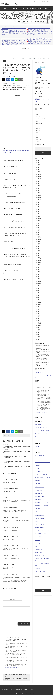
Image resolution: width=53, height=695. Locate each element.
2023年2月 (38, 234)
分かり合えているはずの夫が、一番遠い (34, 26)
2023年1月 (38, 236)
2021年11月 (38, 260)
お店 (6, 435)
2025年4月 (38, 188)
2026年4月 (38, 167)
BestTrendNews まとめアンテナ (42, 462)
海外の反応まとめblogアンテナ (42, 496)
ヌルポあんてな (38, 549)
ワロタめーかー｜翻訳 (40, 571)
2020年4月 (38, 293)
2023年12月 (38, 216)
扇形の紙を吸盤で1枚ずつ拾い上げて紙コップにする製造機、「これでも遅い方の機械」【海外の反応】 (39, 37)
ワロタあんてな (38, 568)
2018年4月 (38, 336)
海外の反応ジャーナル (9, 4)
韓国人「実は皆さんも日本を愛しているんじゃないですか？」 (39, 28)
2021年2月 (38, 276)
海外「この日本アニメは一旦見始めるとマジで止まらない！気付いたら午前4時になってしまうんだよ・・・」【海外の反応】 (13, 44)
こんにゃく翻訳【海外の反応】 (42, 427)
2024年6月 (38, 206)
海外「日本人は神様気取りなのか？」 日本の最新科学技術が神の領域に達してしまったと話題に (43, 408)
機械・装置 (38, 128)
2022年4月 (38, 251)
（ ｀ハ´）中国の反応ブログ (42, 430)
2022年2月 (38, 255)
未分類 (37, 141)
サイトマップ (49, 1)
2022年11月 (38, 239)
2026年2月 (38, 171)
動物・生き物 (38, 139)
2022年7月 (38, 246)
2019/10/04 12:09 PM (13, 545)
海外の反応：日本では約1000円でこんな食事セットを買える (13, 42)
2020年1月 (38, 299)
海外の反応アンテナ (39, 490)
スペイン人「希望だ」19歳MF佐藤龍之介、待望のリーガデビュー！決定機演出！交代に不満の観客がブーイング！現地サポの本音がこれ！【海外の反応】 (39, 39)
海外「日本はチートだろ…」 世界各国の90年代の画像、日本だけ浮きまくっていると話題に (15, 651)
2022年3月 (38, 253)
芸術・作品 (38, 116)
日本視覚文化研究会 (39, 527)
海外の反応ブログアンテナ (41, 502)
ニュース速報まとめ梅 (40, 533)
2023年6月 (38, 227)
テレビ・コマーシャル (40, 118)
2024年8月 (38, 202)
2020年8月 (38, 286)
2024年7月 (38, 204)
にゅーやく (37, 546)
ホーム (36, 1)
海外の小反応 (38, 424)
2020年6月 (38, 290)
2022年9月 (38, 243)
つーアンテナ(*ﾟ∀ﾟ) (40, 524)
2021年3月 (38, 274)
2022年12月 (38, 237)
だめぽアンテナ (38, 521)
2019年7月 (38, 309)
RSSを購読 (42, 1)
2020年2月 (38, 297)
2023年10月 (38, 220)
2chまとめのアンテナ (40, 455)
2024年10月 (38, 199)
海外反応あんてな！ (39, 515)
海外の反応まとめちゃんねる (42, 508)
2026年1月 (38, 172)
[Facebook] (8, 79)
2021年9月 (38, 264)
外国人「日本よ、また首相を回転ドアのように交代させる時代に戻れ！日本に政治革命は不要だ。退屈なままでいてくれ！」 (13, 32)
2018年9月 (38, 327)
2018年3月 (38, 337)
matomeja (37, 465)
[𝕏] (3, 79)
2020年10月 (38, 283)
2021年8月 (38, 265)
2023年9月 (38, 222)
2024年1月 (38, 215)
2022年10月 (38, 241)
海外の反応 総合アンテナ (41, 493)
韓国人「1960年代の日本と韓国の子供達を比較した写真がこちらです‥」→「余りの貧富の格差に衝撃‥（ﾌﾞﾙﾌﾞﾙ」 (16, 665)
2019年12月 (38, 301)
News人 (37, 468)
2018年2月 (38, 339)
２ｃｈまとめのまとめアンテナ (42, 458)
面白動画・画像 (39, 123)
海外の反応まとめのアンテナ (42, 512)
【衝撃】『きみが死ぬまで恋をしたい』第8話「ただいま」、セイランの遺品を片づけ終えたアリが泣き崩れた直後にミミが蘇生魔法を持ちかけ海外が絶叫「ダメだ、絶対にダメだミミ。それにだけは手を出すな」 (13, 38)
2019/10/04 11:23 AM (13, 507)
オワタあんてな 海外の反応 (41, 474)
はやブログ (37, 446)
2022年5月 (38, 250)
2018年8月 (38, 329)
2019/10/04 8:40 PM (13, 574)
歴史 (37, 114)
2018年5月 (38, 334)
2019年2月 (38, 318)
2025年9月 (38, 179)
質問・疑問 (38, 130)
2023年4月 (38, 230)
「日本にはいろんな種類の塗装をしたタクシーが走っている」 (16, 675)
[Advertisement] (26, 52)
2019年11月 (38, 302)
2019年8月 (38, 308)
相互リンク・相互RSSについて (37, 9)
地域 (37, 120)
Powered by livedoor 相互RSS (12, 667)
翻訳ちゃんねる (38, 437)
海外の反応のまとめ (39, 499)
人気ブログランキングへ (41, 372)
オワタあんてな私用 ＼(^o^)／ (42, 477)
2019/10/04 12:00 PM (13, 536)
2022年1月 (38, 257)
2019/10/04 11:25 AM (13, 517)
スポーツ (38, 134)
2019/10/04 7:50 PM (13, 564)
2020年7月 (38, 288)
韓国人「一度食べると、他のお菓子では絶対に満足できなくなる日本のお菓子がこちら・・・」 (44, 398)
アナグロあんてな (39, 471)
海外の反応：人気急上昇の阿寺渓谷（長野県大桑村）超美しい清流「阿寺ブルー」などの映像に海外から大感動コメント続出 (39, 30)
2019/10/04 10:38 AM (13, 488)
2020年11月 (38, 281)
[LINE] (16, 79)
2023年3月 (38, 232)
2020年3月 (38, 295)
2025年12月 (38, 174)
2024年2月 (38, 213)
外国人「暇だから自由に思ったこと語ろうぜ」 (10, 30)
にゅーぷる (37, 540)
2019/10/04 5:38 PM (13, 555)
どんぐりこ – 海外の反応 (41, 433)
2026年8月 (38, 160)
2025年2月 (38, 192)
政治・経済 (38, 121)
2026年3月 (38, 169)
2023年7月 (38, 225)
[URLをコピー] (20, 79)
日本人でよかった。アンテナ (42, 530)
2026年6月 (38, 164)
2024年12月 (38, 195)
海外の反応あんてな (39, 487)
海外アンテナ (38, 480)
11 (8, 435)
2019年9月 (38, 306)
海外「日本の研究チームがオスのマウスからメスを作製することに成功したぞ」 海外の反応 (16, 640)
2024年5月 (38, 207)
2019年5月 (38, 313)
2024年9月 (38, 200)
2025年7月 (38, 183)
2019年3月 (38, 316)
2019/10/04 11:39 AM (13, 527)
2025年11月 (38, 176)
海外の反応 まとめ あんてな (41, 505)
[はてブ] (12, 79)
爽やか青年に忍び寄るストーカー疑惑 (7, 26)
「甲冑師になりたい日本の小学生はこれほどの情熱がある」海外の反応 (15, 679)
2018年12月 (38, 322)
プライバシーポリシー (26, 8)
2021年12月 (38, 258)
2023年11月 (38, 218)
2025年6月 (38, 185)
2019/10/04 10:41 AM (13, 497)
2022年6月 (38, 248)
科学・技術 (38, 111)
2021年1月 (38, 278)
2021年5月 (38, 271)
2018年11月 (38, 323)
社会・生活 (38, 132)
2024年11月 (38, 197)
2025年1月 (38, 193)
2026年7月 (38, 162)
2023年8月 (38, 223)
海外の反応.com (39, 483)
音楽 (37, 127)
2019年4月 (38, 315)
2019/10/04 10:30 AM (12, 479)
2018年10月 (38, 325)
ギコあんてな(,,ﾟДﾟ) (40, 518)
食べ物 (37, 135)
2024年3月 (38, 211)
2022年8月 (38, 244)
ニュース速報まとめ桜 (40, 536)
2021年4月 (38, 272)
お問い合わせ (15, 8)
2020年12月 (38, 279)
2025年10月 (38, 178)
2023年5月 (38, 229)
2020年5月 (38, 292)
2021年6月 (38, 269)
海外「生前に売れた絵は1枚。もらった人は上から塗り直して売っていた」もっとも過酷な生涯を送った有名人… (39, 42)
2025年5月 (38, 186)
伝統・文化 (38, 137)
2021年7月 (38, 267)
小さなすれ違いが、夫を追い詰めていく (12, 637)
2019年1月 (38, 320)
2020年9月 (38, 285)
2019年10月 (38, 304)
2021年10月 (38, 262)
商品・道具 (38, 113)
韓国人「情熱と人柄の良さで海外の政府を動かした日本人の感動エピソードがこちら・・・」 (44, 391)
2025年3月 (38, 190)
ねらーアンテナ (38, 552)
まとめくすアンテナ (39, 555)
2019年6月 (38, 311)
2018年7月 (38, 330)
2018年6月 (38, 332)
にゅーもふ (37, 543)
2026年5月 (38, 165)
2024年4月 (38, 209)
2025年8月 (38, 181)
